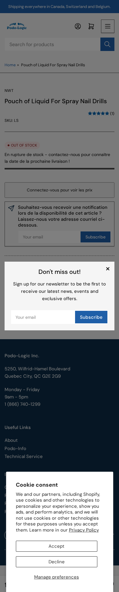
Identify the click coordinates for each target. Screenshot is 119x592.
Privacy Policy (84, 530)
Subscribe (91, 317)
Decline (57, 562)
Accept (56, 546)
